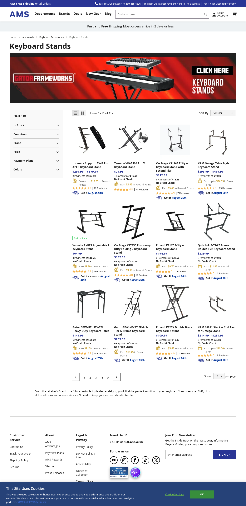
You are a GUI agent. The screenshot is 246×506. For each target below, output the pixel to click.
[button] (234, 14)
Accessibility (83, 464)
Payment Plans (54, 453)
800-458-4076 (133, 442)
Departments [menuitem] (45, 14)
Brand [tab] (17, 143)
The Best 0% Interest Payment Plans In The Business (172, 3)
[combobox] (162, 14)
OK (202, 494)
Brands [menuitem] (64, 14)
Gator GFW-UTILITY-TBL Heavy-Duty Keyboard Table (90, 329)
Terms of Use (84, 481)
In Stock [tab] (18, 125)
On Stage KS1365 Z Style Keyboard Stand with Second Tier (172, 166)
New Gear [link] (93, 14)
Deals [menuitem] (78, 14)
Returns (14, 467)
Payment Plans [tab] (23, 160)
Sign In (222, 14)
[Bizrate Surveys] (123, 475)
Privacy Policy (84, 447)
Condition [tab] (20, 134)
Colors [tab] (17, 169)
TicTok (145, 460)
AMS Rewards (53, 459)
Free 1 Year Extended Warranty (219, 3)
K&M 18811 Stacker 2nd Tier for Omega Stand (216, 329)
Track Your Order (20, 453)
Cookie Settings (174, 494)
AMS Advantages (52, 444)
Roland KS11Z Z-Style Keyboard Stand (170, 247)
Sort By (203, 113)
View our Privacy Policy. (32, 502)
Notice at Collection (82, 472)
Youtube (114, 460)
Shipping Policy (19, 460)
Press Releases (54, 473)
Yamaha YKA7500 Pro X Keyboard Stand (129, 165)
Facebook (135, 460)
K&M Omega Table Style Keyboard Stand (213, 165)
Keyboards (28, 37)
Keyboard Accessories (51, 37)
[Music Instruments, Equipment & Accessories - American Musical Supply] (19, 14)
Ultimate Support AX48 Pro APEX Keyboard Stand (90, 165)
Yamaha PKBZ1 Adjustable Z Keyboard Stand (90, 247)
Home (13, 37)
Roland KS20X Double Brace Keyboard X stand (174, 329)
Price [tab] (16, 152)
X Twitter (156, 460)
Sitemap (50, 466)
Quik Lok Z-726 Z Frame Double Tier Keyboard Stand (216, 247)
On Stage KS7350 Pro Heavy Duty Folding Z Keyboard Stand (132, 248)
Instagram (124, 460)
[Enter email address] (192, 454)
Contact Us (16, 447)
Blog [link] (108, 14)
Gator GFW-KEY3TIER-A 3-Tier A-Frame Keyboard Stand (131, 330)
